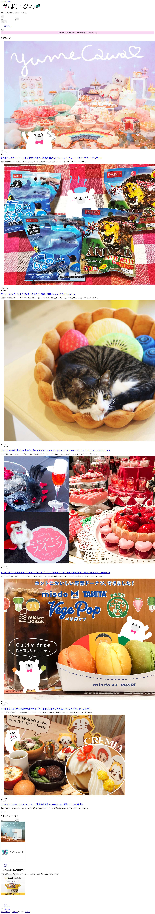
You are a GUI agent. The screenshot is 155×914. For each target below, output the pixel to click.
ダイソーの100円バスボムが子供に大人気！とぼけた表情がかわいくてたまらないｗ (38, 294)
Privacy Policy (7, 26)
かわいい (6, 866)
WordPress (27, 912)
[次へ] (6, 811)
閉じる (4, 22)
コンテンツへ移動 (6, 1)
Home (5, 864)
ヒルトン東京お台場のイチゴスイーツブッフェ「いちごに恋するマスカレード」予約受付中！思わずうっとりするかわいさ (55, 573)
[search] (17, 19)
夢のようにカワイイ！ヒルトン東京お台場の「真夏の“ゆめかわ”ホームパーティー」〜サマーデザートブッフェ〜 (51, 158)
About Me (6, 25)
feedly (5, 904)
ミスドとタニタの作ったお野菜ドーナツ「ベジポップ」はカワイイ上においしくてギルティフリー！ (46, 709)
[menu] (2, 16)
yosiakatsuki (15, 912)
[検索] (2, 30)
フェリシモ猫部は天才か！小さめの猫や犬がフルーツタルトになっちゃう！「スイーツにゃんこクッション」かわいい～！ (55, 450)
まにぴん (7, 909)
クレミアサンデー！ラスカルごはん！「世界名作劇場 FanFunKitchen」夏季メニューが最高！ (42, 804)
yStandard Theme (5, 912)
